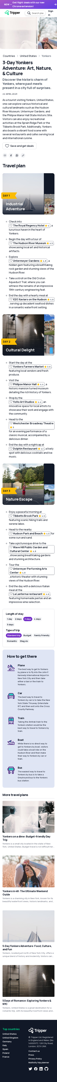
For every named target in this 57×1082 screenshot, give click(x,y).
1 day (9, 619)
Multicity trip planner (38, 1062)
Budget (27, 635)
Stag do (24, 641)
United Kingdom (10, 1037)
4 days (37, 619)
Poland (6, 1052)
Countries (9, 56)
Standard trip (13, 635)
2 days (18, 619)
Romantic (12, 641)
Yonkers (46, 56)
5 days (10, 624)
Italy (5, 1045)
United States (28, 56)
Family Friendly (41, 635)
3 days (28, 619)
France (6, 1056)
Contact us (34, 1051)
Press (31, 1054)
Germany (7, 1041)
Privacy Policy (35, 1058)
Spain (5, 1049)
